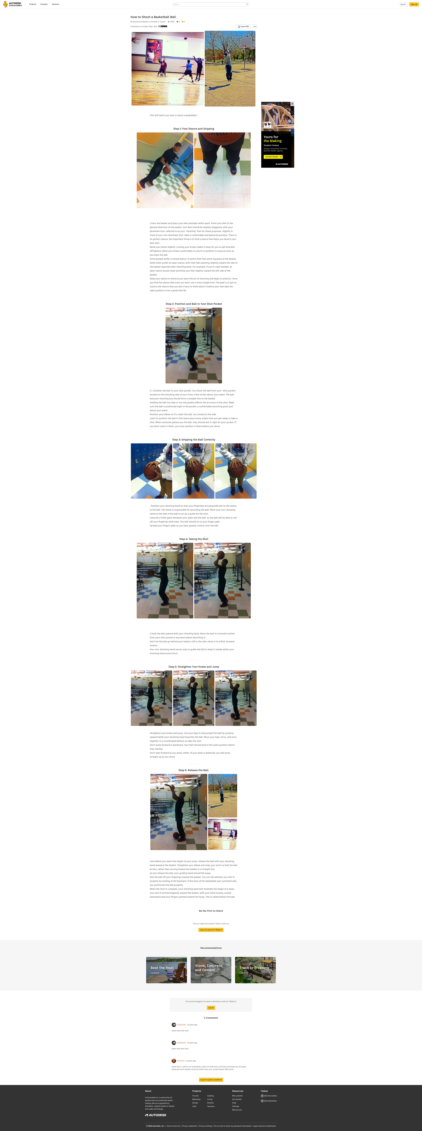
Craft (194, 1106)
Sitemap (235, 1106)
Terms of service (173, 1126)
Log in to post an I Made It (211, 930)
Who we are (237, 1110)
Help (234, 1103)
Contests (44, 4)
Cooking (210, 1096)
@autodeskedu (270, 1101)
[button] (255, 26)
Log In (403, 4)
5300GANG (181, 1025)
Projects (32, 4)
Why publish (237, 1096)
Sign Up (414, 4)
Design (195, 1103)
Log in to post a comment (211, 1080)
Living (209, 1099)
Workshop (196, 1099)
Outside (154, 22)
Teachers (55, 4)
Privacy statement (189, 1126)
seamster (181, 1061)
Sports (163, 22)
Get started (236, 1099)
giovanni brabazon (140, 22)
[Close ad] (292, 104)
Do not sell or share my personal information (232, 1126)
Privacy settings (206, 1126)
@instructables (270, 1096)
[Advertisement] (277, 135)
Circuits (195, 1096)
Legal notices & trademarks (264, 1126)
